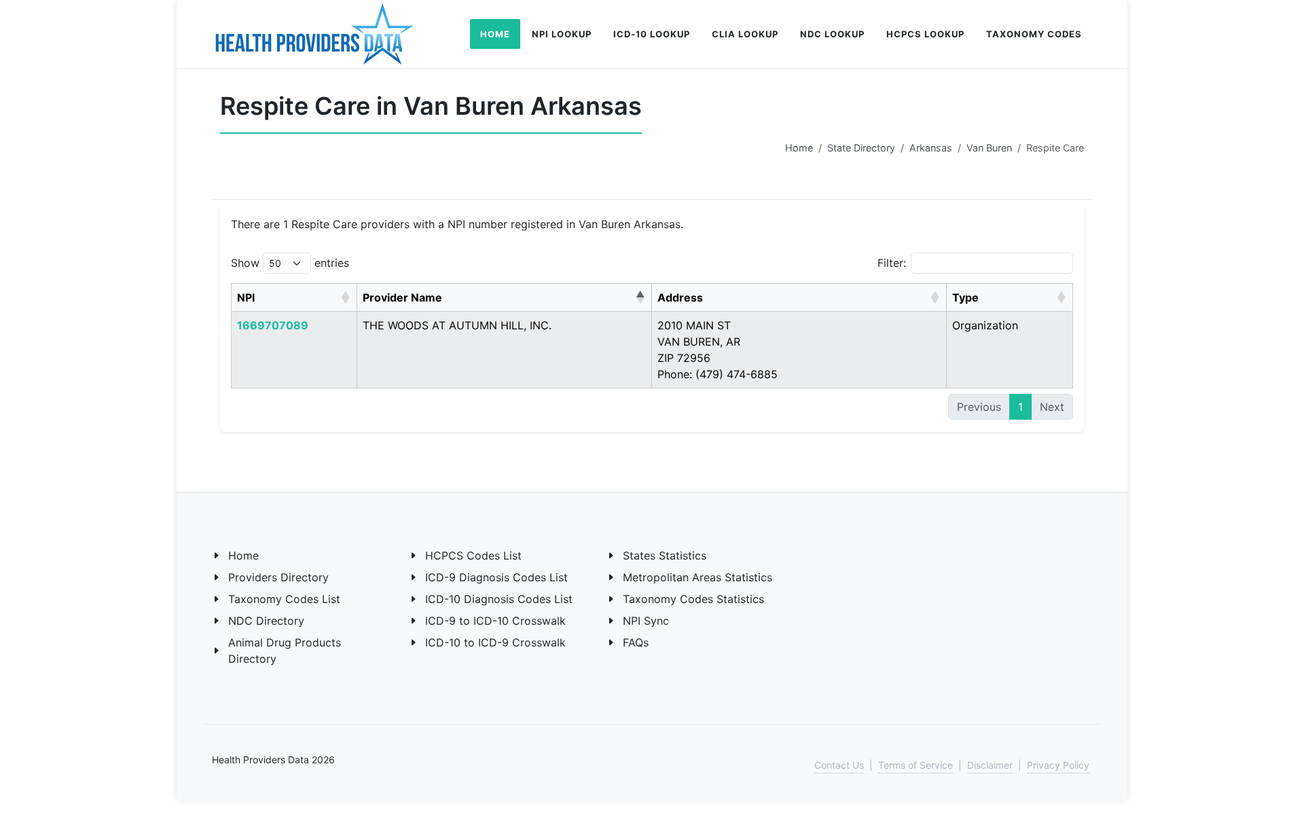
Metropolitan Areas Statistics (697, 577)
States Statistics (664, 555)
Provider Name (402, 297)
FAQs (636, 642)
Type (965, 297)
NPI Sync (646, 620)
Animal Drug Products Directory (284, 650)
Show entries (290, 263)
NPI (246, 297)
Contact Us (839, 765)
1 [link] (1020, 407)
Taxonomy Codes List (284, 599)
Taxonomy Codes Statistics (693, 599)
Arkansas (930, 147)
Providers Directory (278, 577)
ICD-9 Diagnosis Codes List (496, 577)
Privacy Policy (1058, 765)
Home (799, 147)
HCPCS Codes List (473, 555)
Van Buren (989, 147)
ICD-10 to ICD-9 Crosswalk (495, 642)
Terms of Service (915, 765)
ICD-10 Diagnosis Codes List (499, 599)
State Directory (861, 147)
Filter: (891, 263)
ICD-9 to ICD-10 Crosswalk (495, 620)
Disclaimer (990, 765)
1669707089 (272, 325)
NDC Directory (266, 620)
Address (680, 297)
